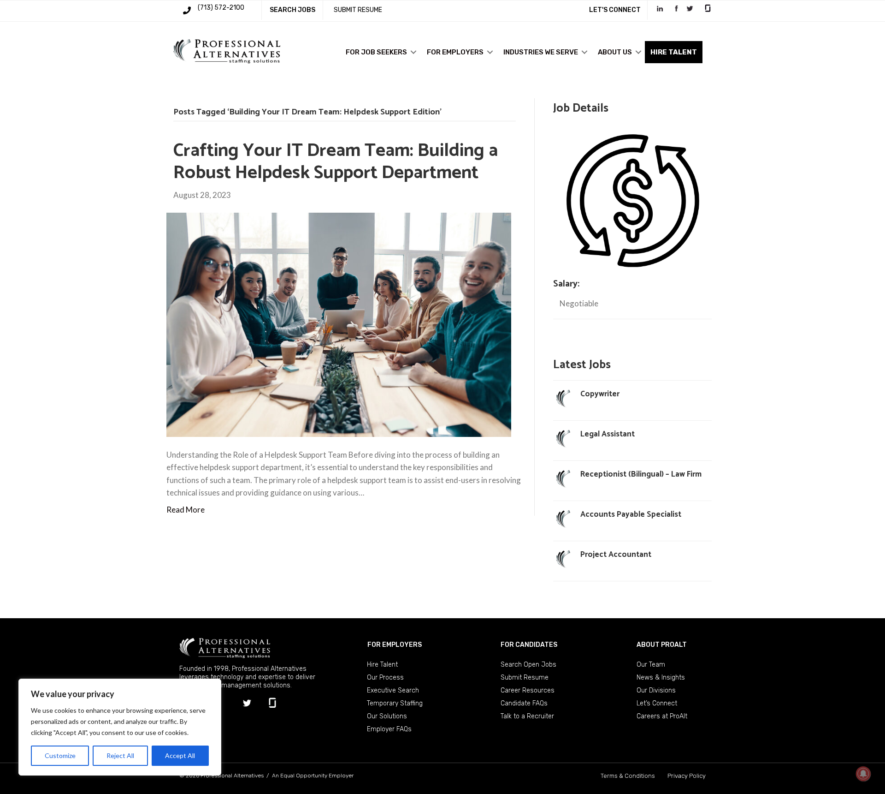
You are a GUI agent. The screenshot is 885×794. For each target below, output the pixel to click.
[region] (119, 727)
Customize (60, 755)
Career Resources (528, 690)
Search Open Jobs (528, 665)
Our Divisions (656, 690)
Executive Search (393, 690)
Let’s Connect (657, 703)
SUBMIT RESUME (358, 10)
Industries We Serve (540, 52)
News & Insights (661, 677)
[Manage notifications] (863, 773)
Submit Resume (525, 677)
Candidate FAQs (524, 703)
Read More (185, 509)
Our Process (385, 677)
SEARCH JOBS (292, 10)
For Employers (455, 52)
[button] (413, 52)
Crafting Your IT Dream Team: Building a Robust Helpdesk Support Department (335, 162)
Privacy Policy (686, 775)
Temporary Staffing (395, 703)
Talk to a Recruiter (527, 716)
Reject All (120, 755)
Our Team (651, 665)
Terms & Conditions (628, 775)
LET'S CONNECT (615, 10)
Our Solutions (387, 716)
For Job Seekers (376, 52)
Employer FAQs (389, 729)
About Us (615, 52)
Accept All (180, 755)
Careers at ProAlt (662, 716)
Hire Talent (382, 665)
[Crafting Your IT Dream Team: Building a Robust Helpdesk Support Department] (338, 324)
